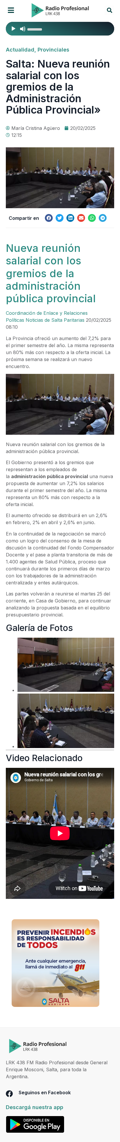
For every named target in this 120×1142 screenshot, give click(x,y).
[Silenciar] (23, 29)
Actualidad (20, 50)
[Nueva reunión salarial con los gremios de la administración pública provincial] (60, 433)
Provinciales (53, 50)
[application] (60, 29)
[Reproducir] (13, 29)
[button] (11, 10)
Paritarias (74, 320)
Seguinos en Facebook (45, 1092)
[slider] (35, 29)
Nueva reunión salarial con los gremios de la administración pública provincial (51, 273)
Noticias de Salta (44, 320)
